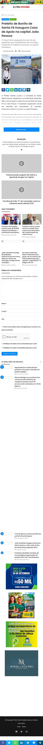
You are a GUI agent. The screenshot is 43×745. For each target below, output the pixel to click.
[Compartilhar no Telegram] (20, 89)
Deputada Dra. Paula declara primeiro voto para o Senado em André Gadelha (27, 369)
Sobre (24, 726)
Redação (21, 139)
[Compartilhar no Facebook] (3, 89)
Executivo (13, 19)
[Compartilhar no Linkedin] (16, 89)
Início (5, 15)
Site (3, 319)
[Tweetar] (7, 89)
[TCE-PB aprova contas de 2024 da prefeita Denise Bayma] (7, 537)
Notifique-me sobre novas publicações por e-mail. (20, 348)
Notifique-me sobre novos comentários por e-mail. (20, 343)
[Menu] (3, 7)
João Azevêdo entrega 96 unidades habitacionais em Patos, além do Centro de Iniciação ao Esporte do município (11, 258)
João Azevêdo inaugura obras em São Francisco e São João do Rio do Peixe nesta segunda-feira (28, 545)
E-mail (4, 311)
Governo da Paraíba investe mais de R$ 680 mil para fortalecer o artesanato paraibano (10, 229)
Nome (4, 303)
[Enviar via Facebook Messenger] (24, 89)
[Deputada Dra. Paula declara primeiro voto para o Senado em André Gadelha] (7, 370)
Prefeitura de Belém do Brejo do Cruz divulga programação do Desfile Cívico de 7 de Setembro (27, 555)
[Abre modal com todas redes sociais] (28, 89)
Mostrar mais (21, 129)
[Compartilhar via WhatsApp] (12, 89)
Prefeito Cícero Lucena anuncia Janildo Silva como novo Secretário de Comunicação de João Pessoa (31, 230)
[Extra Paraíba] (21, 7)
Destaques (11, 15)
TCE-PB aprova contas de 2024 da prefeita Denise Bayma (28, 535)
